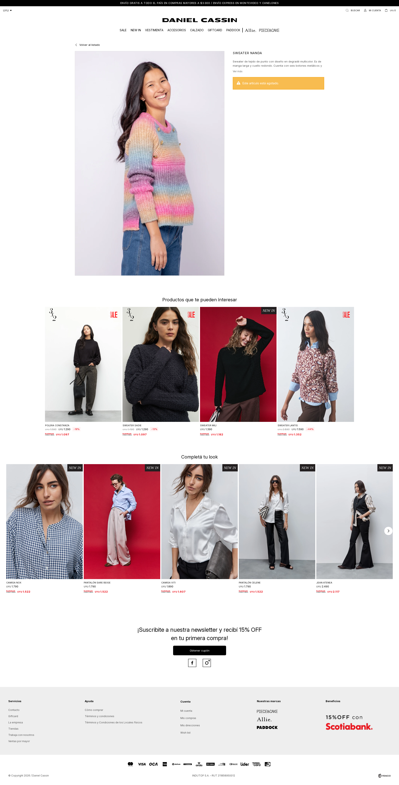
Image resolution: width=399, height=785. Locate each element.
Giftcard (215, 30)
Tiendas (13, 728)
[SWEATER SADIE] (161, 364)
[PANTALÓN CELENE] (277, 521)
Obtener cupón (199, 650)
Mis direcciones (190, 725)
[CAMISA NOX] (44, 521)
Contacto (14, 709)
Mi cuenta (186, 710)
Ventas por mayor (19, 741)
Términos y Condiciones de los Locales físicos (113, 722)
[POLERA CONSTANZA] (83, 364)
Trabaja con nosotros (21, 734)
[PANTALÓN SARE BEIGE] (122, 521)
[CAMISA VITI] (199, 521)
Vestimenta (154, 30)
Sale (123, 30)
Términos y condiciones (99, 716)
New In (136, 30)
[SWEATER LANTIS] (316, 364)
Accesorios (176, 30)
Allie (259, 717)
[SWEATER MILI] (238, 364)
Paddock (233, 30)
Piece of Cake (265, 709)
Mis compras (188, 718)
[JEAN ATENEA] (354, 521)
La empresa (15, 722)
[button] (352, 10)
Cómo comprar (94, 709)
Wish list (185, 732)
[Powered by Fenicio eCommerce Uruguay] (384, 776)
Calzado (197, 30)
